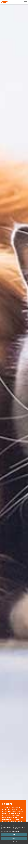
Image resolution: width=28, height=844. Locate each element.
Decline (14, 838)
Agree (14, 834)
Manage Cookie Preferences (14, 841)
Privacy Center (16, 831)
